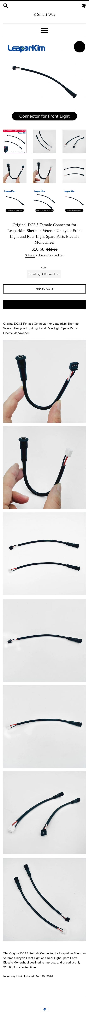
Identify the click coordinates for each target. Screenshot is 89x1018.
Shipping (30, 255)
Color (44, 267)
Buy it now (44, 304)
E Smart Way (45, 14)
